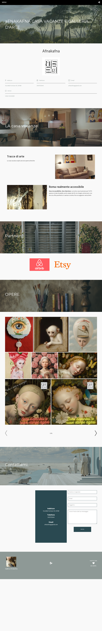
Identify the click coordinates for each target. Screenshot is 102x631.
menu (4, 2)
